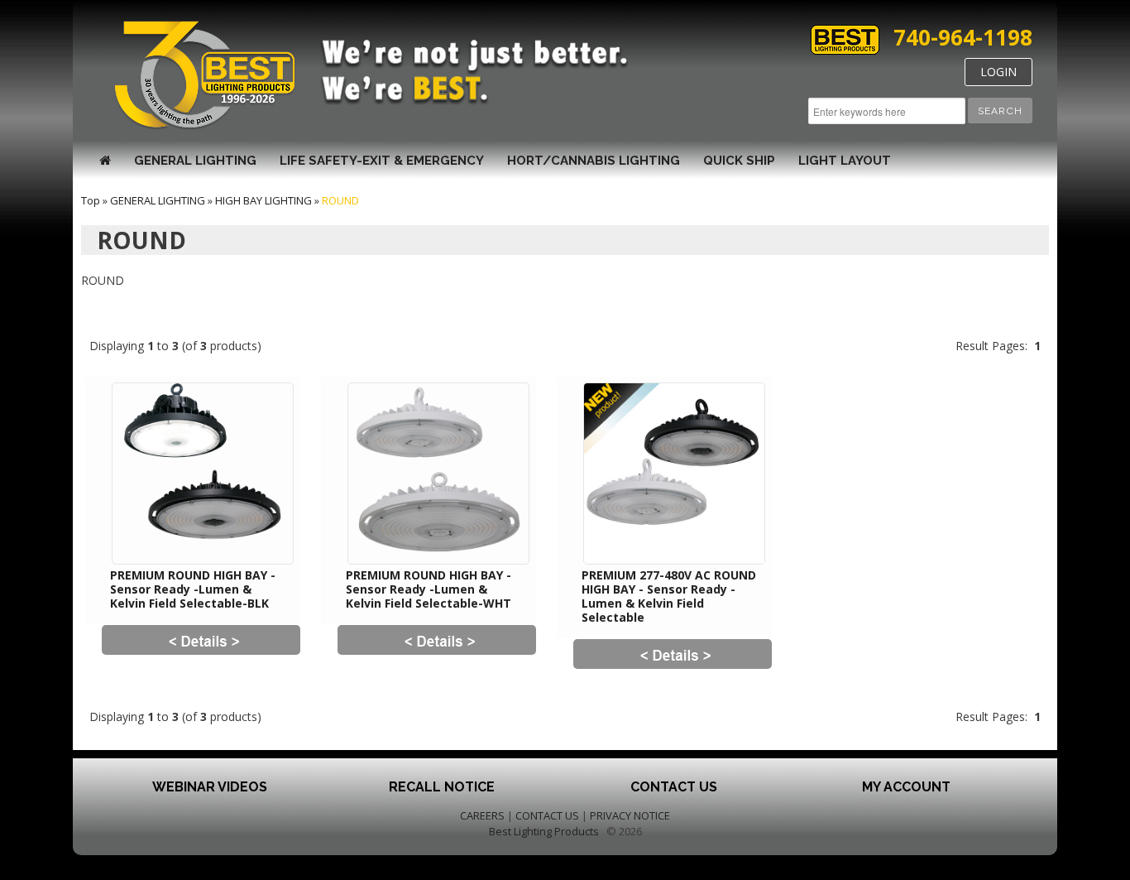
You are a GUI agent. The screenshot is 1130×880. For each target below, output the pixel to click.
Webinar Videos (209, 787)
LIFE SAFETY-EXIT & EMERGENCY (382, 160)
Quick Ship (739, 160)
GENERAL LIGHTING (195, 160)
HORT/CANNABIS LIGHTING (593, 160)
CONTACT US (547, 815)
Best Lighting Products (544, 831)
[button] (1000, 110)
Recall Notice (442, 787)
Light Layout (844, 160)
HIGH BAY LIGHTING (263, 200)
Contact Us (673, 787)
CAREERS (482, 815)
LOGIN (998, 71)
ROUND (340, 200)
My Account (906, 787)
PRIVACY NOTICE (630, 815)
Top (90, 200)
